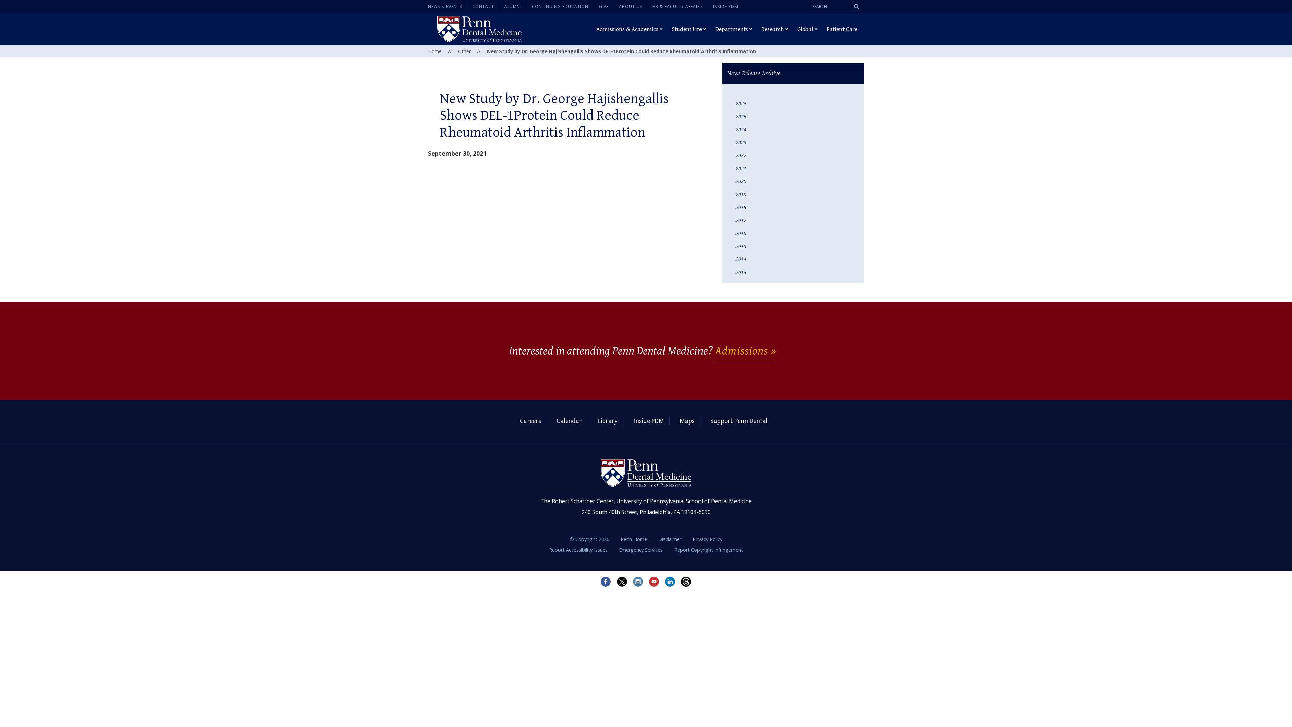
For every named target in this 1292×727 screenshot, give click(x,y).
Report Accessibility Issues (579, 550)
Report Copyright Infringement (708, 550)
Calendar (569, 421)
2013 (740, 272)
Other (464, 51)
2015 (740, 246)
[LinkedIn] (670, 582)
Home (435, 51)
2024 (740, 129)
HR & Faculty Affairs (677, 6)
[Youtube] (654, 582)
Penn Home (634, 539)
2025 (740, 116)
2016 (740, 233)
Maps (687, 421)
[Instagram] (638, 582)
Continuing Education (560, 6)
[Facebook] (605, 582)
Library (607, 421)
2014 (740, 259)
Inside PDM (725, 6)
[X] (621, 582)
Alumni (513, 6)
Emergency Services (641, 550)
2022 (740, 155)
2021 (740, 168)
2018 (740, 207)
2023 (740, 142)
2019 (740, 194)
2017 (740, 220)
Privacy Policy (707, 539)
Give (604, 6)
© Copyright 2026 (589, 539)
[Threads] (686, 582)
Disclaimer (670, 539)
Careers (530, 421)
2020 (740, 181)
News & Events (445, 6)
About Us (630, 6)
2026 (740, 103)
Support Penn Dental (738, 421)
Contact (483, 6)
